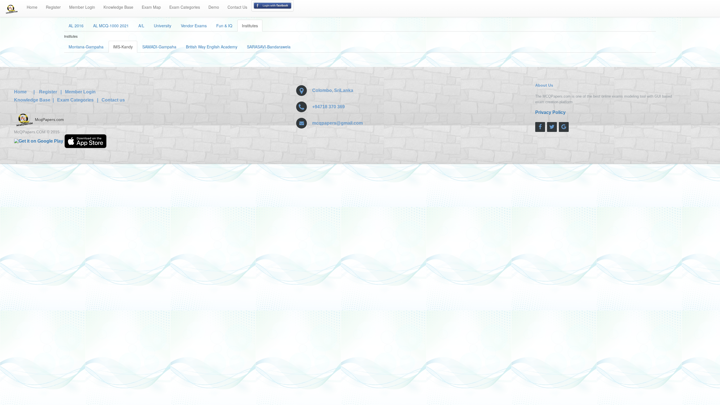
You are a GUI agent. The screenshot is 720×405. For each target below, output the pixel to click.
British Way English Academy (211, 47)
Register (53, 7)
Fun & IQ (224, 25)
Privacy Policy (550, 112)
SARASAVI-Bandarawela (269, 47)
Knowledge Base (118, 7)
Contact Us (237, 7)
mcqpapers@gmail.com (337, 123)
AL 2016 (76, 25)
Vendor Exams (194, 25)
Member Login (82, 7)
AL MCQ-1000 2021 (111, 25)
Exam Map (151, 7)
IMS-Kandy (123, 47)
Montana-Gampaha (86, 47)
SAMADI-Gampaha (159, 47)
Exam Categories (184, 7)
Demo (213, 7)
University (162, 25)
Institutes (250, 25)
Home (32, 7)
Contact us (113, 100)
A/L (141, 25)
